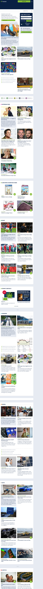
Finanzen (4, 313)
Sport (3, 220)
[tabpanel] (10, 34)
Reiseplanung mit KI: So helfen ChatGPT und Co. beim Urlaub (9, 449)
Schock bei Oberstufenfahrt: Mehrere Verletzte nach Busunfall (9, 79)
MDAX (19, 349)
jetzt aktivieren (5, 20)
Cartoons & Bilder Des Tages (9, 182)
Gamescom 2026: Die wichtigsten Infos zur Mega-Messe (8, 451)
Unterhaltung (6, 104)
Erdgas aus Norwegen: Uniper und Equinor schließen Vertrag (9, 349)
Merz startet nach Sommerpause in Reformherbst (7, 82)
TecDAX (19, 351)
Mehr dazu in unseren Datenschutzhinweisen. (12, 23)
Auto (3, 482)
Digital (4, 404)
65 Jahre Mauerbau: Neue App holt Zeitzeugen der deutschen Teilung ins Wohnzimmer (11, 454)
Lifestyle (4, 570)
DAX (18, 348)
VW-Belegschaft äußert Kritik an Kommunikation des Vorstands (9, 346)
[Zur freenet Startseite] (3, 1)
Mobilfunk (24, 1)
